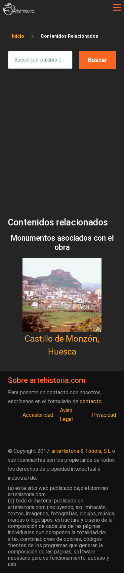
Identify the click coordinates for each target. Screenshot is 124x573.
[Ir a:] (62, 295)
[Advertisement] (62, 137)
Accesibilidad (37, 415)
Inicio (18, 36)
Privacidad (104, 415)
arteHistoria (65, 451)
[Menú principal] (117, 8)
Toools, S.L (98, 451)
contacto (91, 401)
